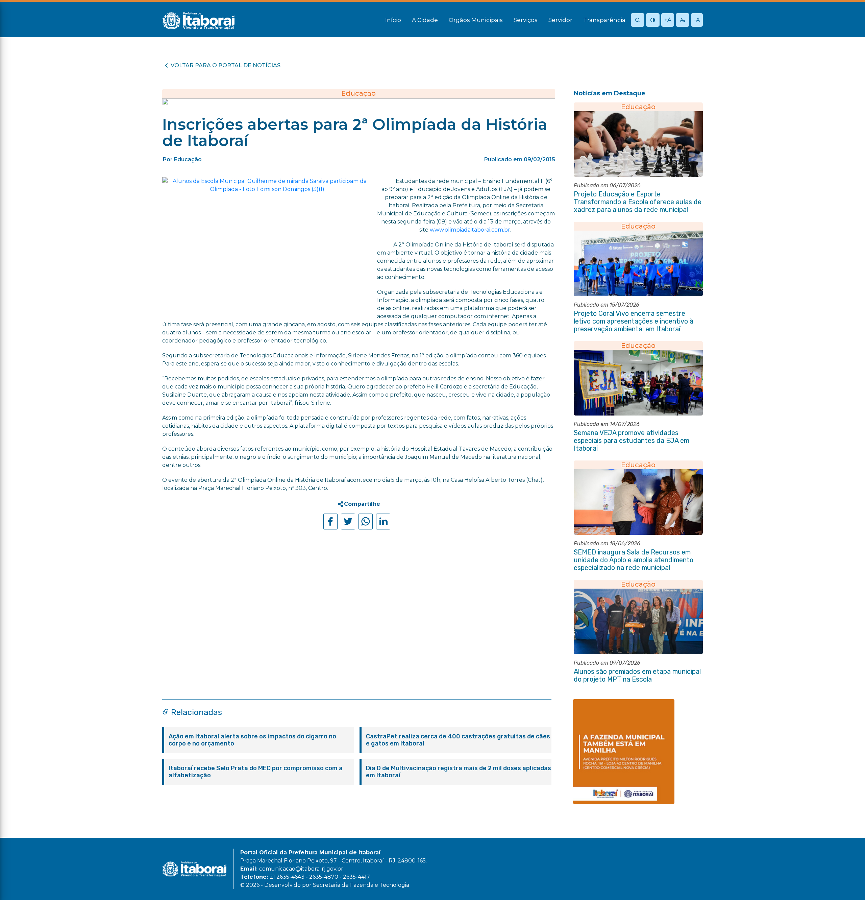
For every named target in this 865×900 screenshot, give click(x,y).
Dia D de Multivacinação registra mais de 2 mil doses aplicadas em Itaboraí (458, 772)
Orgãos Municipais (476, 20)
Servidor (560, 20)
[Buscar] (637, 20)
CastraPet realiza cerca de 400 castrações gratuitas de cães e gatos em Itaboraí (458, 740)
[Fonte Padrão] (682, 20)
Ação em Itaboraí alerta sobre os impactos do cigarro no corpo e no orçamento (252, 740)
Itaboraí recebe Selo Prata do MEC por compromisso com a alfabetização (256, 772)
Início (393, 20)
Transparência (604, 20)
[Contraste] (653, 20)
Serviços (526, 20)
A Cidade (425, 20)
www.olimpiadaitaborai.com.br (470, 230)
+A (667, 20)
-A (697, 20)
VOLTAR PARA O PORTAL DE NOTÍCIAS (225, 65)
